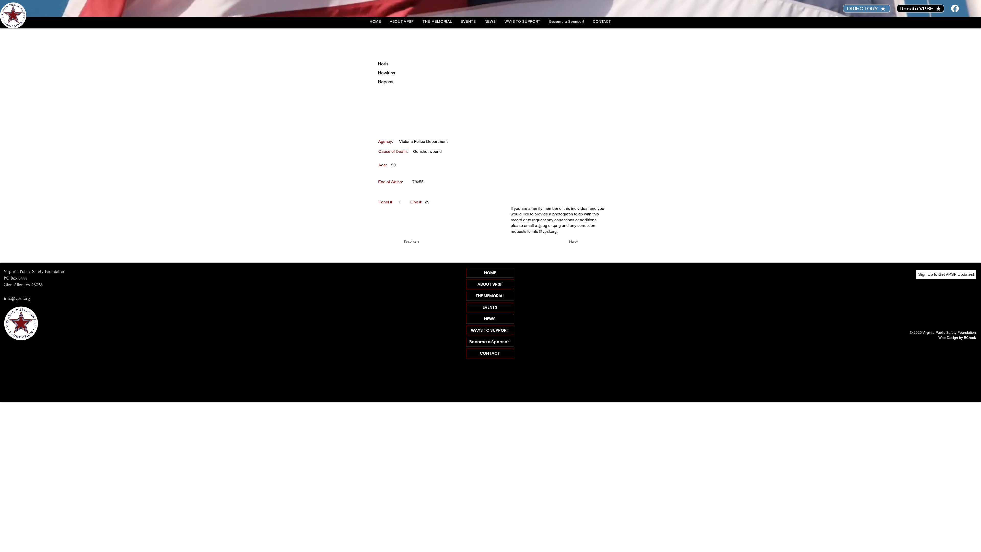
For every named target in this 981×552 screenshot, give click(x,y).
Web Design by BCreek (957, 338)
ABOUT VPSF (490, 284)
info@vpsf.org (17, 298)
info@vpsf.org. (545, 231)
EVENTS (490, 307)
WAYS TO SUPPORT (490, 330)
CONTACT (490, 353)
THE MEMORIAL (490, 296)
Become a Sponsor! (490, 342)
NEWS (490, 319)
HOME (490, 273)
